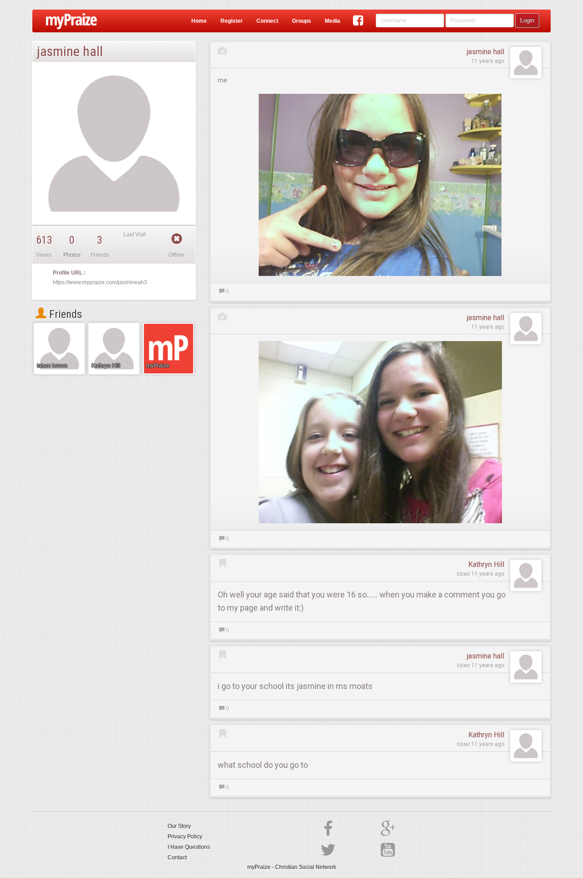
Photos (72, 255)
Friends (64, 314)
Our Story (179, 826)
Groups (301, 21)
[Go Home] (68, 21)
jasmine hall (485, 51)
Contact (177, 857)
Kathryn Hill (486, 564)
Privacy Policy (185, 836)
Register (231, 21)
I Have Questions (189, 847)
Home (199, 21)
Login (527, 20)
